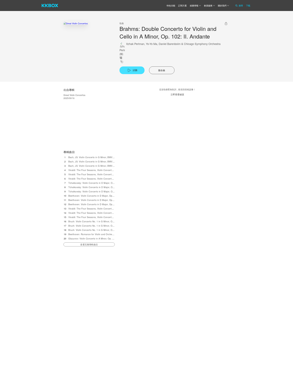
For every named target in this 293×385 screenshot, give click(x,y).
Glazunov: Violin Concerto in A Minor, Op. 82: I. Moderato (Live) (101, 238)
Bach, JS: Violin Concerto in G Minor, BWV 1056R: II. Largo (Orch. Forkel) (106, 161)
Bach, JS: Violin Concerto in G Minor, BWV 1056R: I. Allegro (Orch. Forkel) (107, 157)
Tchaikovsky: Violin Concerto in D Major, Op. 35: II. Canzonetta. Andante (106, 187)
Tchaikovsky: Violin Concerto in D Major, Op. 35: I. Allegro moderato (103, 182)
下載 (248, 5)
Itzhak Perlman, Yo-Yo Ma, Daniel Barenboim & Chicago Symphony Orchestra (173, 44)
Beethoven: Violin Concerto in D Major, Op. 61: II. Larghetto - (100, 200)
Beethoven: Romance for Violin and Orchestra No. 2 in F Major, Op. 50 (105, 234)
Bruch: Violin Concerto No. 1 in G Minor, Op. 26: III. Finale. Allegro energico (107, 229)
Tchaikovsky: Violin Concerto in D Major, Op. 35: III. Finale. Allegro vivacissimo (109, 191)
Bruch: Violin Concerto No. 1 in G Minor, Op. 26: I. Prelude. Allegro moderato (108, 221)
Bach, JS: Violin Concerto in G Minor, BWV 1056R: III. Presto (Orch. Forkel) (107, 165)
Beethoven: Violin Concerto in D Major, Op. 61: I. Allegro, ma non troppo (105, 195)
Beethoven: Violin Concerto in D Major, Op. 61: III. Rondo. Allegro (102, 204)
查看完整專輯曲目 (89, 244)
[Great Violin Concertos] (75, 23)
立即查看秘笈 (177, 94)
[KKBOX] (50, 5)
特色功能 (171, 5)
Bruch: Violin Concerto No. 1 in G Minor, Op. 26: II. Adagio (98, 225)
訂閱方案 (182, 5)
